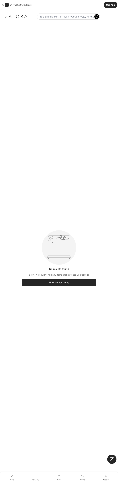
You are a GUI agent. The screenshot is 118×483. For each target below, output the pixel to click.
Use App (110, 5)
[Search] (96, 16)
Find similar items (59, 282)
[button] (59, 5)
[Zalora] (16, 16)
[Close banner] (2, 4)
